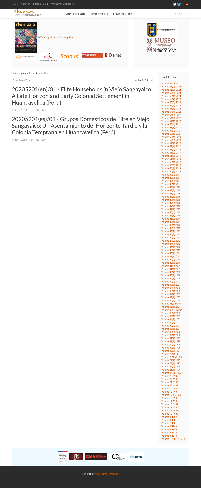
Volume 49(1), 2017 (171, 184)
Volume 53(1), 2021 (171, 134)
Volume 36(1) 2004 (170, 307)
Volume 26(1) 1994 (170, 369)
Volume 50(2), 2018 (171, 168)
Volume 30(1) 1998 (170, 347)
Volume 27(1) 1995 (170, 363)
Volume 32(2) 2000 (170, 332)
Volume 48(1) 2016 (170, 196)
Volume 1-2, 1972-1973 (173, 439)
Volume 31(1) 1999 (170, 341)
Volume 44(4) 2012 (170, 237)
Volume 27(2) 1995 (170, 360)
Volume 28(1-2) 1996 (171, 357)
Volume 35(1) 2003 (170, 316)
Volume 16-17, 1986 (171, 395)
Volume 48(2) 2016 (170, 193)
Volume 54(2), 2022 (171, 118)
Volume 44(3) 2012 (170, 241)
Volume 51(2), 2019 (171, 156)
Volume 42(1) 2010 (170, 263)
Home (15, 4)
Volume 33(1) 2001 (170, 329)
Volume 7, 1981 (169, 423)
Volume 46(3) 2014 (170, 215)
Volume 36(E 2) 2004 (171, 303)
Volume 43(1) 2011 (170, 253)
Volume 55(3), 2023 (171, 102)
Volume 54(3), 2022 (171, 115)
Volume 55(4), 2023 (171, 99)
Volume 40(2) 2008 (170, 272)
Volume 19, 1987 (169, 388)
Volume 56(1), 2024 (171, 96)
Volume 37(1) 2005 (170, 297)
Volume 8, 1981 (169, 420)
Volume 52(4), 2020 (171, 137)
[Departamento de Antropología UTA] (161, 49)
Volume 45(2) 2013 (170, 231)
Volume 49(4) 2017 (170, 174)
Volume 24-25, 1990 (171, 373)
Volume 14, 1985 (169, 401)
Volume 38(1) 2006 (170, 291)
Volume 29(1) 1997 (170, 354)
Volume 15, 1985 (169, 398)
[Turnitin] (136, 456)
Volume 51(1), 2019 (171, 159)
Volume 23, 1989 (169, 376)
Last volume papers (75, 13)
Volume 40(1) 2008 (170, 275)
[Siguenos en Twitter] (179, 4)
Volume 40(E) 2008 (170, 278)
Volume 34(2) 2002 (170, 319)
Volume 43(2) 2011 (170, 250)
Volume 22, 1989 (169, 379)
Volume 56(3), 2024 (171, 90)
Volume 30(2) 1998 (170, 344)
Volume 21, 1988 (169, 382)
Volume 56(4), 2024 (171, 86)
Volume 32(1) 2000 (170, 335)
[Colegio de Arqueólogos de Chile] (118, 456)
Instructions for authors (124, 13)
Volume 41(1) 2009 (170, 269)
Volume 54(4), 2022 (171, 112)
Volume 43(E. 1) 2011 (172, 256)
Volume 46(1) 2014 (170, 222)
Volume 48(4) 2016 (170, 187)
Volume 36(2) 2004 (170, 300)
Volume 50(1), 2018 (171, 171)
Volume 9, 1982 (169, 417)
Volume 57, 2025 (169, 83)
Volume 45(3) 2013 (170, 228)
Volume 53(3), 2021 (171, 127)
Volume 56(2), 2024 (171, 93)
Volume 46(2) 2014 (170, 219)
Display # (138, 80)
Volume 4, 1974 (169, 432)
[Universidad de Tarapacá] (161, 29)
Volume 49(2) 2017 (170, 181)
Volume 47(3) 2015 (170, 203)
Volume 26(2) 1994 (170, 366)
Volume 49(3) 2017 (170, 178)
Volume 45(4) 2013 (170, 225)
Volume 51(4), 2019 (171, 149)
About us (25, 4)
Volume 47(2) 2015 (170, 206)
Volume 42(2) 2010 (170, 259)
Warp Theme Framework (106, 474)
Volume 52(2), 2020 (171, 143)
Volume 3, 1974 (169, 436)
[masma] (161, 42)
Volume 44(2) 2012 (170, 244)
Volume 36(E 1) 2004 (171, 310)
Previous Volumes (99, 13)
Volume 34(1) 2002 (170, 322)
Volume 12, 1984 (169, 407)
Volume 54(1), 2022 (171, 121)
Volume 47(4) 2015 (170, 200)
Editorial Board (40, 4)
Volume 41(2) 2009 (170, 266)
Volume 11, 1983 (169, 410)
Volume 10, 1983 (169, 414)
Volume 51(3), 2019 (171, 152)
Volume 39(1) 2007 (170, 285)
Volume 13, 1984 (169, 404)
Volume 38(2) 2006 (170, 288)
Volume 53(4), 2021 (171, 124)
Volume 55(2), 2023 (171, 105)
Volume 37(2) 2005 (170, 294)
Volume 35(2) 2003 (170, 313)
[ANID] (63, 456)
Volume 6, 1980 (169, 426)
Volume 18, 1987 (169, 391)
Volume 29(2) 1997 (170, 351)
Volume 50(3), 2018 (171, 165)
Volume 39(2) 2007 (170, 281)
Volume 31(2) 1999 (170, 338)
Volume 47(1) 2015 (170, 209)
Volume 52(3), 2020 (171, 140)
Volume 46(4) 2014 (170, 212)
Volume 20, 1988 (169, 385)
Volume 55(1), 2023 (171, 108)
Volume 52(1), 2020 (171, 146)
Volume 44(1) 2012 (170, 247)
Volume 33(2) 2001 (170, 325)
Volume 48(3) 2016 (170, 190)
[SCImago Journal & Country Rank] (56, 37)
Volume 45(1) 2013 (170, 234)
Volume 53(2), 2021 (171, 130)
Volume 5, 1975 (169, 429)
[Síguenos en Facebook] (175, 4)
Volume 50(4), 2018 (171, 162)
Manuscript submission (62, 4)
